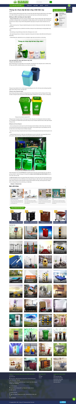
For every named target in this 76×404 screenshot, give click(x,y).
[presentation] (64, 186)
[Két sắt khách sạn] (30, 305)
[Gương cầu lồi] (30, 291)
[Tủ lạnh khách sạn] (15, 349)
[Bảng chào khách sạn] (15, 232)
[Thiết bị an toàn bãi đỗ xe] (45, 320)
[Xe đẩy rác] (60, 349)
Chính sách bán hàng (57, 376)
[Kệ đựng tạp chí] (15, 305)
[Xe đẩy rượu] (15, 364)
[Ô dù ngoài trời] (30, 320)
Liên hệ (41, 5)
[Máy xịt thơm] (15, 320)
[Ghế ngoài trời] (30, 276)
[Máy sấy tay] (60, 305)
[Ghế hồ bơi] (15, 276)
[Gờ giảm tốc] (15, 291)
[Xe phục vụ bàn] (60, 364)
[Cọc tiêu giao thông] (30, 247)
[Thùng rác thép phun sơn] (60, 335)
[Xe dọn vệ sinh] (30, 349)
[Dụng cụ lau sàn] (30, 261)
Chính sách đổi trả (57, 382)
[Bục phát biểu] (45, 232)
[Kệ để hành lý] (60, 291)
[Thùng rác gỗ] (15, 335)
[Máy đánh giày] (45, 305)
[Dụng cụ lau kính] (15, 261)
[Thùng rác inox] (30, 335)
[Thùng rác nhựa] (45, 335)
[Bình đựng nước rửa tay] (30, 232)
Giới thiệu (36, 5)
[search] (51, 2)
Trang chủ (29, 5)
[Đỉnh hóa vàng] (45, 261)
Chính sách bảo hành (57, 380)
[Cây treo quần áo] (15, 247)
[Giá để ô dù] (45, 276)
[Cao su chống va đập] (60, 232)
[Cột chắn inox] (45, 247)
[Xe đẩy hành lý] (45, 349)
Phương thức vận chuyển (58, 379)
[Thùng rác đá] (60, 320)
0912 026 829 (69, 11)
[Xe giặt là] (30, 364)
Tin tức (46, 5)
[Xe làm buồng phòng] (45, 364)
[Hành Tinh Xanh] (20, 3)
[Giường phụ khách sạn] (60, 276)
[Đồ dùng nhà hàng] (60, 261)
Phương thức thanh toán (58, 377)
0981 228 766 (69, 8)
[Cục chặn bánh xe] (60, 247)
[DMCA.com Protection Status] (63, 402)
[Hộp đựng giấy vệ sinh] (45, 291)
